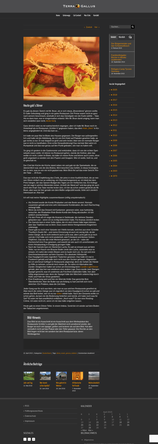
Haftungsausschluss (34, 411)
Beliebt (113, 37)
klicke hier (50, 121)
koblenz (74, 353)
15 (97, 422)
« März (84, 430)
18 (120, 422)
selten (59, 293)
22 (97, 425)
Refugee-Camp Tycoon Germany (121, 70)
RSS (27, 406)
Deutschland (46, 353)
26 (128, 425)
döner (58, 353)
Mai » (90, 430)
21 (90, 425)
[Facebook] (24, 439)
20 (82, 425)
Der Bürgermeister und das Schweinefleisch (121, 45)
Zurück (89, 27)
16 (105, 422)
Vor (95, 27)
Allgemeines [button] (89, 440)
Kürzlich (122, 37)
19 (128, 422)
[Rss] (29, 439)
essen (63, 353)
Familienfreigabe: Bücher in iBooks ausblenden (119, 57)
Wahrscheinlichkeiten (96, 383)
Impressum (30, 421)
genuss (68, 353)
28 (90, 428)
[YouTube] (33, 439)
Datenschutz (30, 416)
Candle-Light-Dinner (89, 267)
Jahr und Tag (27, 383)
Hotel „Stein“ (87, 128)
